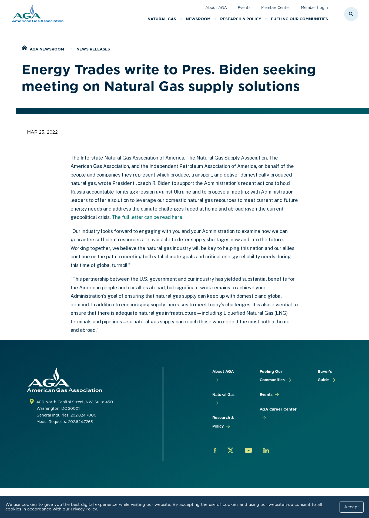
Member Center (275, 7)
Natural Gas (161, 19)
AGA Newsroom (47, 49)
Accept (351, 507)
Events (244, 7)
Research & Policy (240, 19)
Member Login (314, 7)
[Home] (24, 48)
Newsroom (198, 19)
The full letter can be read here (147, 217)
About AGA (216, 7)
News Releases (93, 49)
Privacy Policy (84, 509)
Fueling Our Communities (299, 19)
